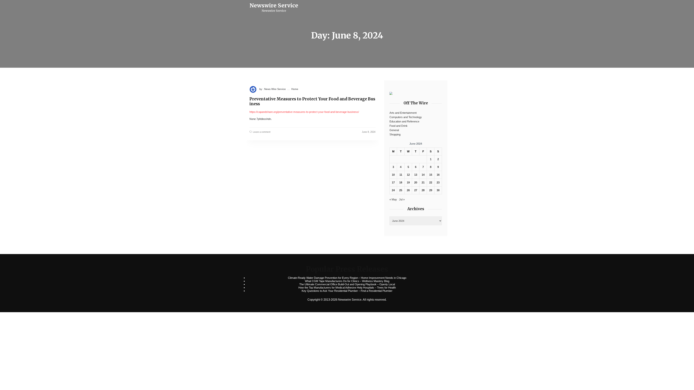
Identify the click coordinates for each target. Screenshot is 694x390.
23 (438, 182)
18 (400, 182)
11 (400, 174)
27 (415, 190)
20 (415, 182)
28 (423, 190)
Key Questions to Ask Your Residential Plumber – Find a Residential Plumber (347, 290)
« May (393, 199)
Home (294, 89)
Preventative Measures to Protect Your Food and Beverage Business (312, 101)
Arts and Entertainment (403, 112)
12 (408, 174)
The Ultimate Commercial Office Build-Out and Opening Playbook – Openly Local (347, 284)
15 (430, 174)
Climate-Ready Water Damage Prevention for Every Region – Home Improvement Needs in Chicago (347, 277)
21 (423, 182)
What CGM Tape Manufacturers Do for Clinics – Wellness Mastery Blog (347, 281)
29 (430, 190)
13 (415, 174)
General (394, 130)
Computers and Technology (405, 117)
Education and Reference (404, 121)
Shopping (394, 134)
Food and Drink (398, 125)
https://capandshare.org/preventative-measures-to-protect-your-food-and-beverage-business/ (304, 111)
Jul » (402, 199)
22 (430, 182)
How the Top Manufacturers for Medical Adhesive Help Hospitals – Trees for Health (347, 287)
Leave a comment (261, 132)
